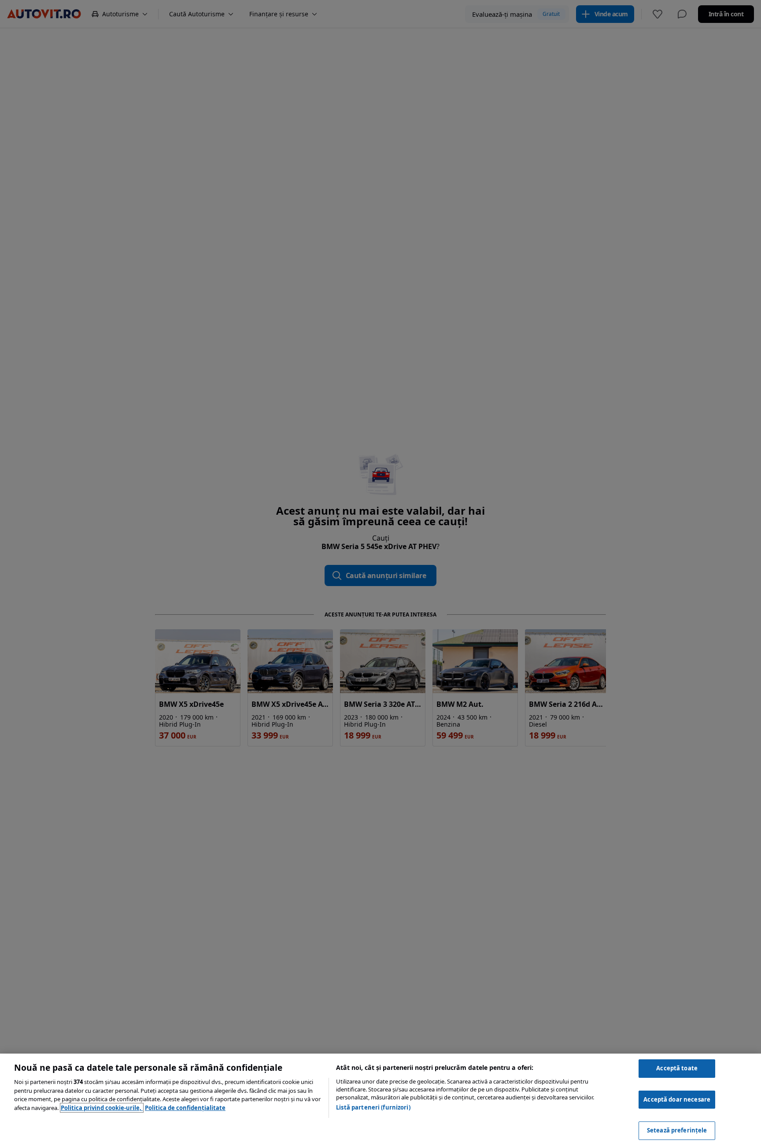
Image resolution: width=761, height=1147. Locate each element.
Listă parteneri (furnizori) (373, 1107)
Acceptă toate (677, 1068)
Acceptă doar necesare (676, 1099)
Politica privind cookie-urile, (102, 1108)
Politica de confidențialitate (185, 1108)
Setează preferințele (677, 1130)
